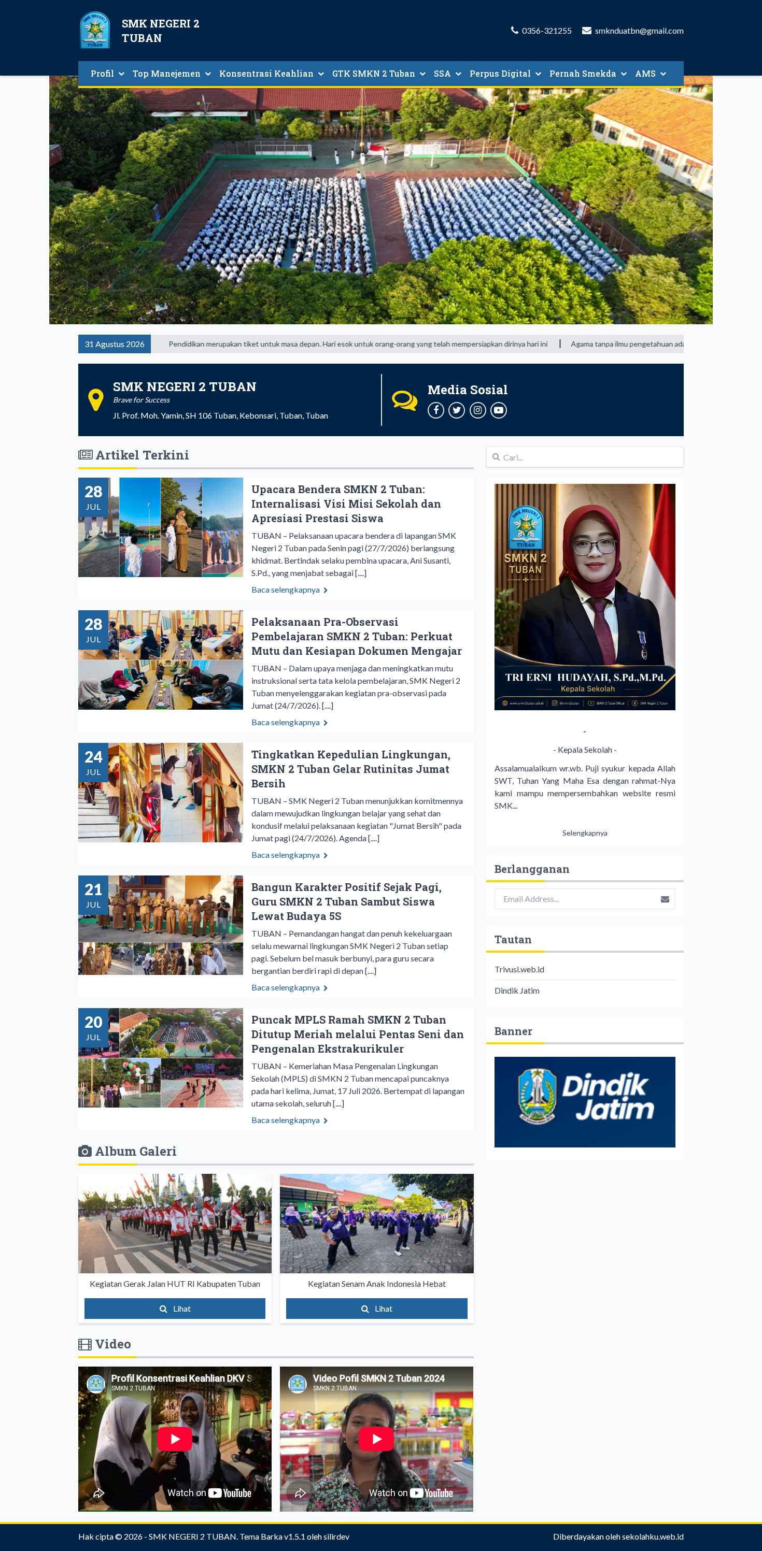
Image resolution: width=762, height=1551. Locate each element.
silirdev (336, 1536)
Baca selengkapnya (286, 589)
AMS (645, 73)
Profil (102, 73)
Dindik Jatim (517, 990)
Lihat (181, 1308)
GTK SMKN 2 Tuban (373, 73)
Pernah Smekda (582, 73)
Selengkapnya (585, 832)
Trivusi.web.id (519, 969)
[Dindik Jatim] (585, 1102)
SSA (442, 73)
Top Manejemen (167, 73)
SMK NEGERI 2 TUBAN (192, 1536)
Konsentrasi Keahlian (266, 73)
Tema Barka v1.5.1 (272, 1536)
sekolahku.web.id (653, 1536)
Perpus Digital (500, 73)
